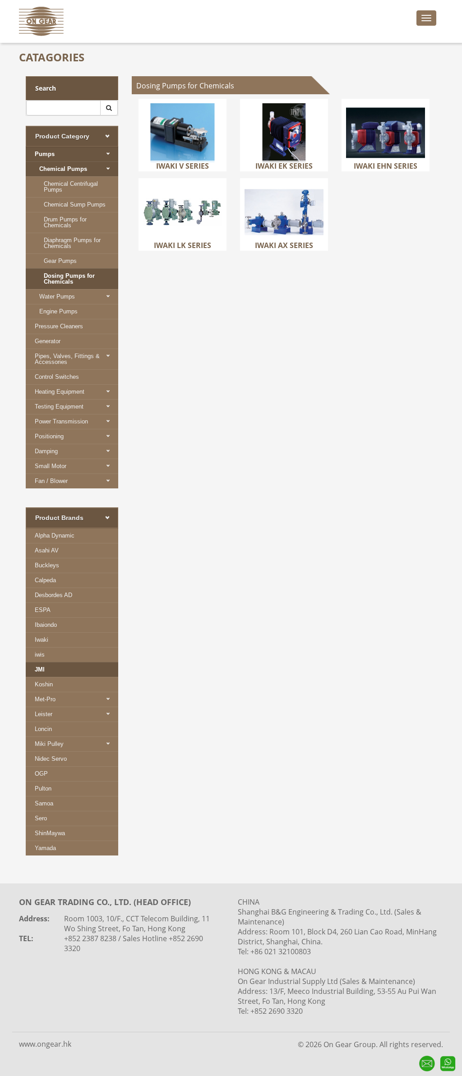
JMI (40, 669)
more (183, 148)
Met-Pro (45, 699)
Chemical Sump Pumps (75, 204)
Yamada (45, 848)
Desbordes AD (53, 595)
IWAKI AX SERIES (284, 195)
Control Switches (57, 376)
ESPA (43, 610)
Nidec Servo (51, 758)
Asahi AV (47, 550)
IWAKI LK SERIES (182, 195)
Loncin (43, 729)
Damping (46, 451)
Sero (41, 818)
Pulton (43, 788)
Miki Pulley (49, 743)
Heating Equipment (59, 391)
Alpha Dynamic (54, 535)
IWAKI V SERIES (182, 116)
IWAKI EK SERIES (284, 116)
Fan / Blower (51, 481)
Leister (43, 714)
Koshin (44, 684)
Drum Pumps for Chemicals (65, 222)
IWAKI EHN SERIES (385, 122)
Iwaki (41, 639)
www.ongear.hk (45, 1044)
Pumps (45, 154)
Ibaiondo (46, 624)
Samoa (44, 803)
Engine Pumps (58, 311)
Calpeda (45, 580)
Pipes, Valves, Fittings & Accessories (67, 359)
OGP (41, 773)
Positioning (49, 436)
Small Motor (50, 466)
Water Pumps (57, 296)
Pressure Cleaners (59, 326)
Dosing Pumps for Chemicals (69, 278)
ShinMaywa (50, 833)
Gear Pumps (60, 261)
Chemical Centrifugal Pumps (71, 186)
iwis (40, 654)
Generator (47, 341)
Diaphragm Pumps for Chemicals (72, 243)
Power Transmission (61, 421)
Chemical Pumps (63, 169)
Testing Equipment (59, 406)
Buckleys (47, 565)
